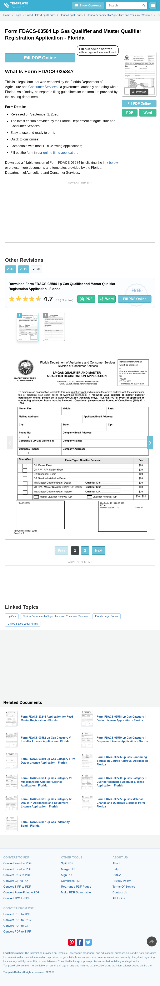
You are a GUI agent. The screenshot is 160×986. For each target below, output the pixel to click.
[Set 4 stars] (32, 299)
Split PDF (67, 863)
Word (148, 112)
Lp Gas (12, 616)
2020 (36, 269)
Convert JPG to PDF (16, 898)
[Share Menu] (152, 941)
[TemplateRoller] (14, 5)
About (116, 863)
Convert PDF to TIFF (17, 931)
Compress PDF (71, 880)
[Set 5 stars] (38, 299)
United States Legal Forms (23, 623)
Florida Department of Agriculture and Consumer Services (55, 616)
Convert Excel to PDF (17, 869)
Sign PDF (67, 875)
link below (110, 162)
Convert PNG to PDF (17, 875)
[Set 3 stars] (25, 299)
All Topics (118, 898)
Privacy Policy (121, 880)
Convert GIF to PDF (16, 880)
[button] (150, 443)
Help (115, 869)
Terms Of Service (123, 886)
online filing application (60, 152)
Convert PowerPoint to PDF (21, 892)
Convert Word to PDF (17, 863)
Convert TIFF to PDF (17, 886)
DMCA (116, 875)
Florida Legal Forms (106, 616)
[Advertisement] (80, 214)
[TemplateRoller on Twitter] (88, 942)
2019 (23, 269)
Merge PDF (68, 869)
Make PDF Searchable (76, 892)
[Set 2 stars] (18, 299)
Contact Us (119, 892)
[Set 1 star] (12, 299)
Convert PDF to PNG (17, 920)
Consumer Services (43, 87)
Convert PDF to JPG (16, 914)
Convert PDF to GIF (16, 925)
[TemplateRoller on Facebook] (80, 942)
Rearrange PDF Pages (76, 886)
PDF (129, 112)
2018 (10, 269)
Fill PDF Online (40, 57)
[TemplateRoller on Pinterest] (71, 942)
